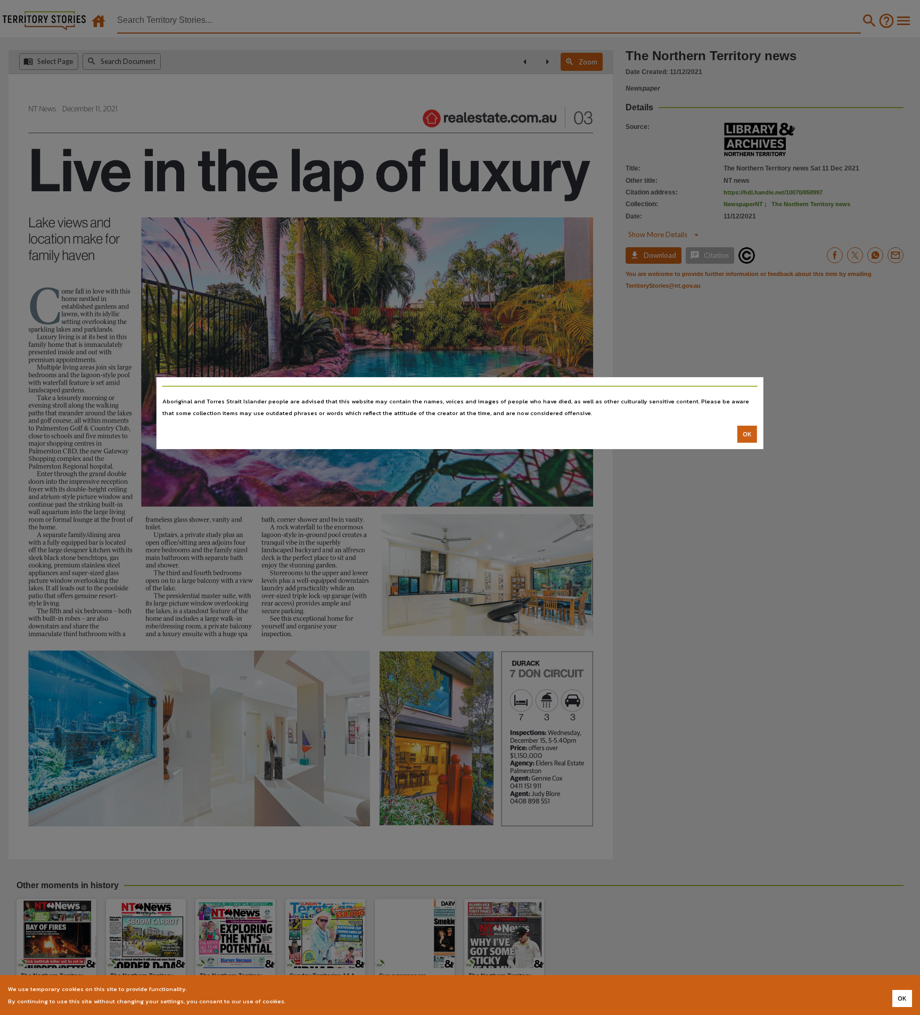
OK (747, 434)
